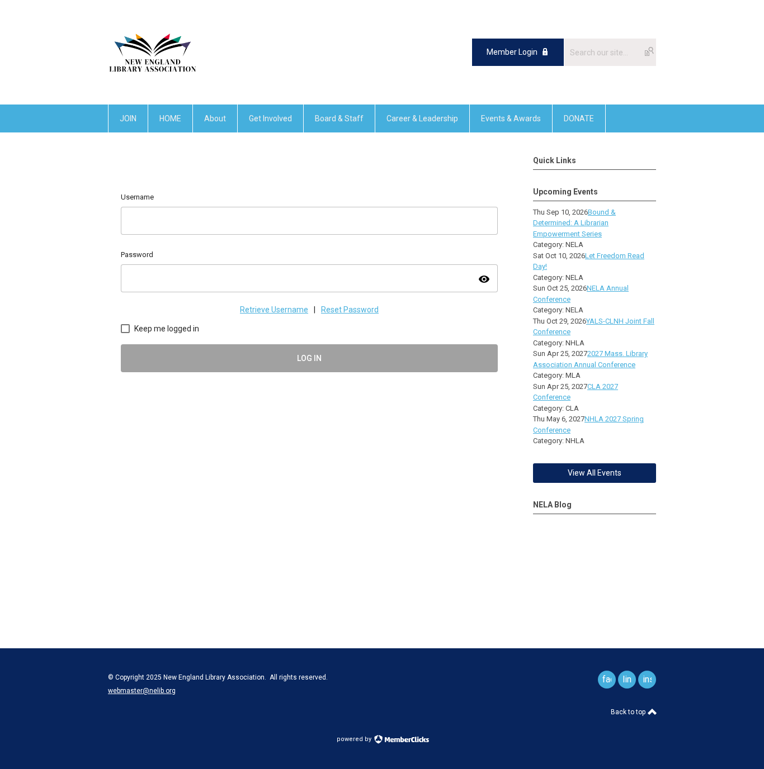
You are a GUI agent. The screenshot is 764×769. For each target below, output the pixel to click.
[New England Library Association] (152, 79)
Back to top (629, 712)
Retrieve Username (274, 309)
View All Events (594, 472)
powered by (355, 739)
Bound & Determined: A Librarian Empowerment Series (574, 223)
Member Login (512, 52)
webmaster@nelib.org (142, 691)
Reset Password (350, 309)
